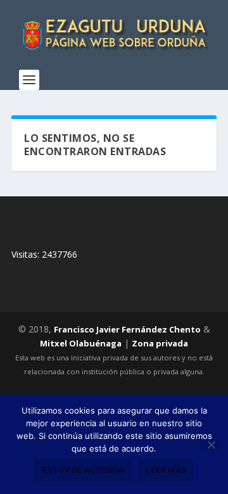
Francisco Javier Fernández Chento (127, 329)
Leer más (166, 470)
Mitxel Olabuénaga (81, 343)
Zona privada (160, 343)
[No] (210, 444)
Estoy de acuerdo (83, 470)
